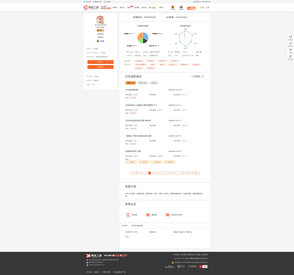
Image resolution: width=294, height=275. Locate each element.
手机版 (197, 254)
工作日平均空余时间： (93, 53)
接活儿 (122, 7)
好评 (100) (142, 83)
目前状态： (89, 49)
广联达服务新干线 (119, 272)
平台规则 (184, 254)
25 (183, 173)
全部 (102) (130, 83)
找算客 (136, 7)
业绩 (127, 236)
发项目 (115, 7)
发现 (161, 7)
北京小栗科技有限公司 (194, 258)
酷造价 (96, 272)
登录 (202, 7)
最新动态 (191, 254)
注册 (207, 7)
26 (188, 173)
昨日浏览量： (90, 76)
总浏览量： (89, 80)
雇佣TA (100, 62)
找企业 (144, 7)
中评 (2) (154, 83)
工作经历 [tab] (124, 225)
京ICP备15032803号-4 (200, 262)
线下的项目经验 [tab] (137, 225)
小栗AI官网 (106, 272)
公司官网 (204, 254)
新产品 (151, 7)
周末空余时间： (91, 57)
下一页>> (195, 173)
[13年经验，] (100, 20)
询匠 (129, 7)
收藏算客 (100, 67)
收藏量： (89, 84)
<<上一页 (134, 173)
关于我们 (176, 254)
